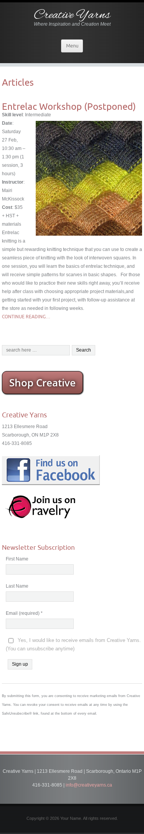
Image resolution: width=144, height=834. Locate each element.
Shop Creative (42, 382)
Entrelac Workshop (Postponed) (69, 106)
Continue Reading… (26, 316)
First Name (17, 559)
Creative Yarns (72, 15)
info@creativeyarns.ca (89, 785)
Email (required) (24, 613)
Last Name (17, 586)
